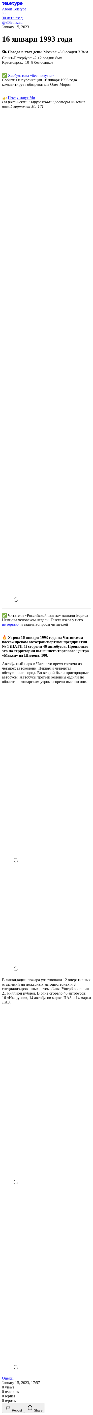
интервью (10, 624)
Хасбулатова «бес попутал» (31, 75)
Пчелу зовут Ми (21, 97)
